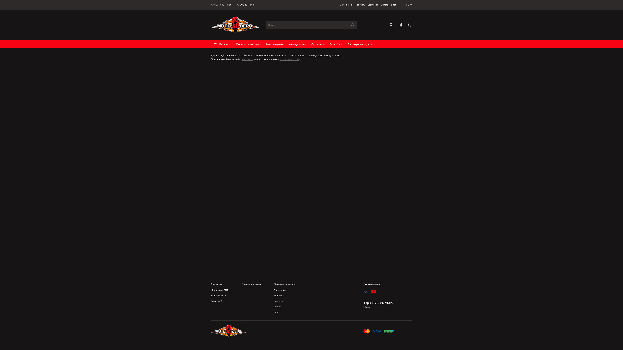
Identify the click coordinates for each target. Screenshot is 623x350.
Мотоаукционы (275, 44)
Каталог (224, 44)
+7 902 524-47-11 (246, 4)
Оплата (384, 4)
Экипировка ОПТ (220, 295)
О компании (346, 4)
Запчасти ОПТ (218, 301)
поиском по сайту (290, 59)
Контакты (360, 4)
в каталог (247, 59)
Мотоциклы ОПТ (219, 290)
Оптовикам (317, 44)
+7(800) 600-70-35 (221, 4)
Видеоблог (336, 44)
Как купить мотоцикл (248, 44)
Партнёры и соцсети (360, 44)
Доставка (373, 4)
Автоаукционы (297, 44)
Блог (393, 4)
